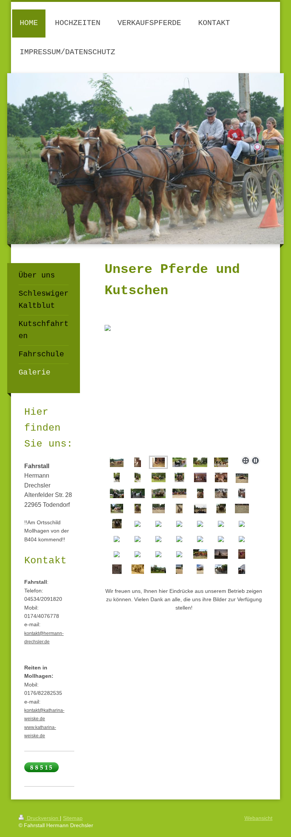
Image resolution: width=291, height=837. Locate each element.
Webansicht (258, 818)
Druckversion (42, 818)
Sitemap (73, 818)
